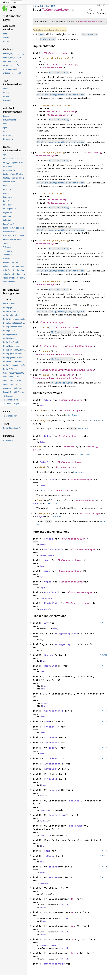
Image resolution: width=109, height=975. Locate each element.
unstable (94, 420)
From (47, 721)
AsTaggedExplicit (66, 633)
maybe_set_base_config (56, 105)
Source (103, 420)
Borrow (48, 655)
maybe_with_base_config (57, 58)
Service (44, 490)
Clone (48, 399)
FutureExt (50, 737)
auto (45, 327)
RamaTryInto (76, 825)
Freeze (48, 538)
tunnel (47, 374)
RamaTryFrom (57, 814)
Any (46, 622)
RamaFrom (54, 789)
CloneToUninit (53, 710)
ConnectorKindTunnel (80, 369)
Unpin (48, 581)
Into (51, 747)
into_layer (44, 513)
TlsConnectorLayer (56, 53)
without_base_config (55, 240)
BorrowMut (50, 665)
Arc (73, 912)
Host (71, 374)
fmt (39, 446)
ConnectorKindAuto (89, 21)
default (42, 467)
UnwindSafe (51, 603)
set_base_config (52, 193)
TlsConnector (61, 490)
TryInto (54, 877)
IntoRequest (52, 763)
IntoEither (51, 758)
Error (36, 449)
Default (45, 462)
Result (90, 446)
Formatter (68, 446)
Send (47, 560)
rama (13, 6)
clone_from (44, 420)
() (97, 446)
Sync (47, 570)
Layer (52, 479)
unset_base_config (54, 281)
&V (72, 898)
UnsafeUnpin (52, 592)
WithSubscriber (54, 963)
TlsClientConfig (66, 64)
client (52, 6)
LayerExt (50, 768)
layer (40, 500)
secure (47, 351)
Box (73, 925)
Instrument (51, 742)
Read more (73, 415)
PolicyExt (50, 779)
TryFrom (43, 821)
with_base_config (53, 152)
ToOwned (49, 855)
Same (47, 850)
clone (40, 410)
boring (45, 6)
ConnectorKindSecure (80, 346)
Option (50, 64)
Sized (54, 629)
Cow (73, 939)
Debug (48, 436)
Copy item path (73, 9)
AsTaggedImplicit (66, 644)
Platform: (5, 2)
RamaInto (73, 800)
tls (40, 6)
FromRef (49, 726)
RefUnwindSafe (53, 549)
